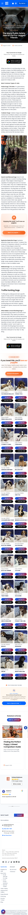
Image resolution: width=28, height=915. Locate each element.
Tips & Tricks (14, 30)
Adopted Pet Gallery (4, 891)
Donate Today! (3, 899)
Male (4, 392)
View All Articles (14, 720)
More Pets (3, 873)
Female (5, 468)
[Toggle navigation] (2, 3)
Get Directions (7, 835)
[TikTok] (9, 862)
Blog (7, 25)
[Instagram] (6, 862)
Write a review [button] (17, 784)
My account (13, 869)
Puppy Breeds (4, 894)
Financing (3, 896)
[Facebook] (3, 862)
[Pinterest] (19, 862)
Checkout (12, 871)
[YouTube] (14, 862)
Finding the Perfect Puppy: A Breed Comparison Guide (12, 744)
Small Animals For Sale (5, 876)
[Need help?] (3, 911)
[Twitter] (11, 862)
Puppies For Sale (4, 870)
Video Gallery (4, 888)
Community (13, 25)
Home (3, 25)
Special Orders (5, 885)
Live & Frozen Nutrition (5, 881)
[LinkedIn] (16, 862)
